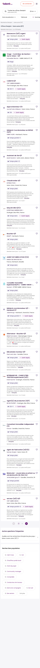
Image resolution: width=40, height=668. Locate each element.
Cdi (22, 555)
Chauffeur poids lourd (14, 560)
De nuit (30, 588)
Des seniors (10, 593)
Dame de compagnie (14, 588)
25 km (32, 11)
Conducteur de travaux (14, 582)
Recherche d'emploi (6, 22)
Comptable (10, 577)
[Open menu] (37, 4)
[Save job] (37, 33)
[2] (26, 523)
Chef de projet (11, 566)
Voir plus (16, 46)
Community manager (14, 571)
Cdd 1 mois (10, 555)
